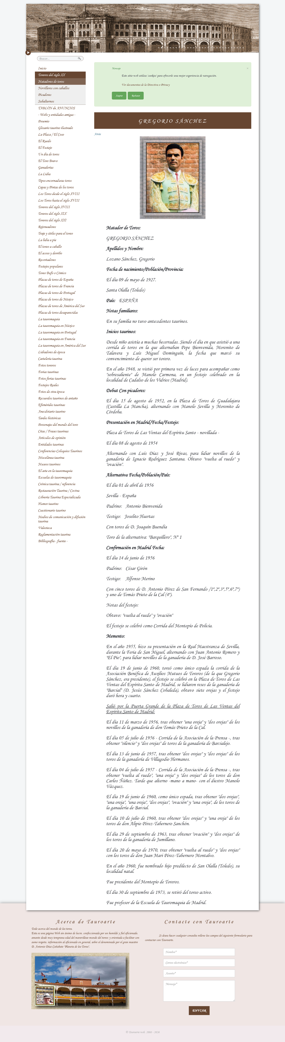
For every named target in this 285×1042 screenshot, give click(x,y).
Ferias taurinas (48, 372)
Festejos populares (50, 266)
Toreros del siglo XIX (52, 213)
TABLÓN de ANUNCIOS (56, 108)
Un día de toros (48, 154)
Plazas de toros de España (55, 279)
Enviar (199, 1010)
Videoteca (45, 527)
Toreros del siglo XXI (52, 220)
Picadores (44, 94)
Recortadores (46, 259)
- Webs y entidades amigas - (56, 114)
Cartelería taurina (50, 358)
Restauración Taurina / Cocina (58, 490)
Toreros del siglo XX (51, 75)
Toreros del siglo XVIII (54, 207)
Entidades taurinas (51, 444)
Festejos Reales (48, 385)
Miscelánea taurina (51, 457)
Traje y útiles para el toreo (55, 233)
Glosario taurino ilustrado (55, 127)
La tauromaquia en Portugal (57, 332)
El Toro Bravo (47, 160)
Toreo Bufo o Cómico (52, 273)
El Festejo (45, 147)
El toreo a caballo (49, 246)
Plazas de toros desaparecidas (58, 312)
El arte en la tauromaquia (55, 470)
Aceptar (119, 95)
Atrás (97, 134)
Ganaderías (45, 167)
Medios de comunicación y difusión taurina (61, 519)
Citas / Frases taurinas (53, 431)
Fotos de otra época (51, 391)
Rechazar (136, 95)
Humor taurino (48, 503)
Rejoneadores (47, 226)
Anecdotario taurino (51, 411)
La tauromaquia (49, 319)
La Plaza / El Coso (51, 134)
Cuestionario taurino (52, 510)
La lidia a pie (47, 240)
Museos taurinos (49, 464)
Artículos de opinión (51, 437)
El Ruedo (44, 141)
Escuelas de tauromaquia (54, 477)
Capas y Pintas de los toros (55, 187)
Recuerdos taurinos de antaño (58, 398)
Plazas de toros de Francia (56, 286)
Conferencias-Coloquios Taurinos (60, 451)
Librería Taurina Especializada (59, 497)
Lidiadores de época (51, 352)
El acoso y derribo (50, 253)
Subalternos (46, 101)
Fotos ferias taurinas (52, 378)
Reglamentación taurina (54, 534)
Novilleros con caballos (53, 88)
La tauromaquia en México (56, 325)
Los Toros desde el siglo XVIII (58, 193)
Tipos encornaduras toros (54, 180)
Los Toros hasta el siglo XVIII (58, 200)
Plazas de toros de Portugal (56, 292)
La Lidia (44, 174)
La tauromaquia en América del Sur (62, 345)
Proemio (43, 121)
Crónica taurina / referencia (56, 484)
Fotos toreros (47, 365)
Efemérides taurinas (51, 404)
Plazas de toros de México (55, 299)
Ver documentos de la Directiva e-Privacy (146, 85)
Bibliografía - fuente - (52, 541)
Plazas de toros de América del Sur (61, 306)
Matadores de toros (51, 81)
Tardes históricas (49, 418)
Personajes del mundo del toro (58, 424)
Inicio (42, 68)
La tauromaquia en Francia (56, 339)
